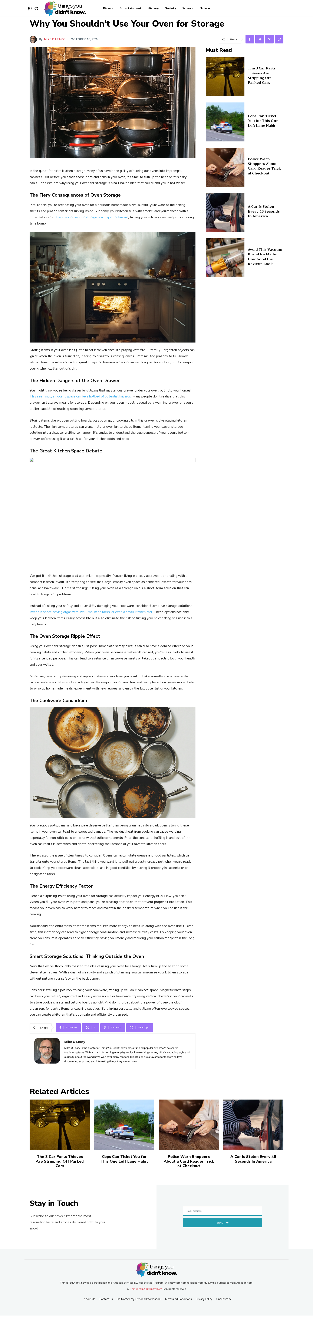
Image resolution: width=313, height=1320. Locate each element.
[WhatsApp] (279, 39)
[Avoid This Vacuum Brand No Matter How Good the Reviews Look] (225, 257)
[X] (259, 39)
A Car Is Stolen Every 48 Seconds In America (264, 211)
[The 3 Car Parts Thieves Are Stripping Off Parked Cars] (225, 76)
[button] (36, 8)
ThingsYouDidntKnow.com (146, 1289)
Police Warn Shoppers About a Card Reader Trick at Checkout (264, 166)
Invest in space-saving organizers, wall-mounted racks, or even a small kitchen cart (91, 612)
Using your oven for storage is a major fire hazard (92, 217)
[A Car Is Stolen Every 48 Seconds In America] (225, 212)
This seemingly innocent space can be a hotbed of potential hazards (80, 396)
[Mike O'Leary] (34, 39)
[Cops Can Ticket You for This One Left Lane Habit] (225, 121)
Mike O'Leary (54, 39)
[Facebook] (250, 39)
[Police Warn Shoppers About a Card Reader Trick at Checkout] (225, 167)
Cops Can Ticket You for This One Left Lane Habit (263, 121)
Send (220, 1222)
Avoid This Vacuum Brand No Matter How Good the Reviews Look (265, 257)
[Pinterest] (269, 39)
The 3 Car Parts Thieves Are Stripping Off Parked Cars (262, 75)
